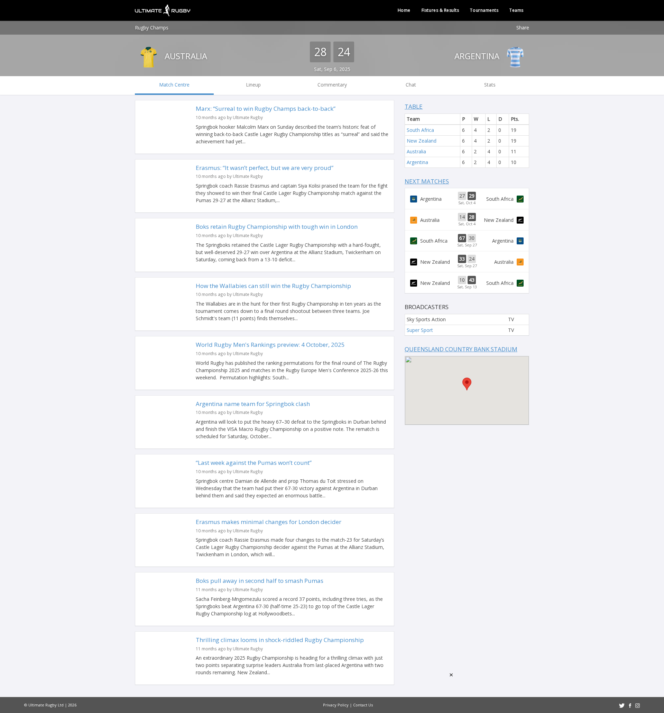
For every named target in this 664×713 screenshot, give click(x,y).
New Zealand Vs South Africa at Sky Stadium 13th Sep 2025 (466, 282)
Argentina (477, 56)
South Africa (420, 130)
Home (404, 10)
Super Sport (420, 330)
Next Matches (427, 181)
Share (522, 27)
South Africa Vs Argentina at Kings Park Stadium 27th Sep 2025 (466, 241)
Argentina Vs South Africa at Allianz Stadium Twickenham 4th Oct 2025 (466, 198)
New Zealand (421, 140)
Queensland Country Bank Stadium (461, 349)
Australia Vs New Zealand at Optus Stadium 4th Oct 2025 (466, 219)
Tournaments (484, 10)
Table (414, 106)
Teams (516, 10)
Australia (185, 56)
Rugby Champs (151, 27)
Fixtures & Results (440, 10)
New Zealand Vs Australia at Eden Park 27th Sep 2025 (466, 261)
